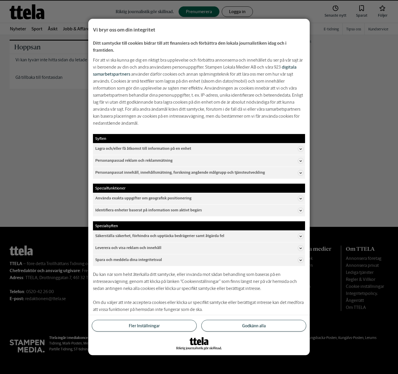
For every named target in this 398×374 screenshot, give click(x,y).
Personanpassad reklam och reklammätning (133, 160)
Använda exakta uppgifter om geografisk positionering (143, 198)
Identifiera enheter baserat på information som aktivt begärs (148, 210)
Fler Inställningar (144, 325)
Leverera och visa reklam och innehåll (128, 247)
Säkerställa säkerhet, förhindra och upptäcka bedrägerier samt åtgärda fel (159, 235)
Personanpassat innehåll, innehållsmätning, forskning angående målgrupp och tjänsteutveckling (180, 172)
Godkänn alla (254, 325)
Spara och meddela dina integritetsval (128, 259)
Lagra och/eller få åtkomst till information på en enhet (143, 148)
